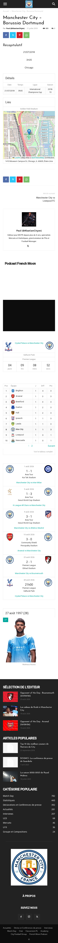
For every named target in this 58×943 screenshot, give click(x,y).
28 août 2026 (29, 580)
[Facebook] (6, 35)
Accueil (6, 11)
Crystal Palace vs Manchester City (29, 343)
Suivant (51, 446)
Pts (51, 386)
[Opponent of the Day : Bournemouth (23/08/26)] (10, 697)
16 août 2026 (29, 535)
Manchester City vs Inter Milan (29, 482)
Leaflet (17, 157)
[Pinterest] (20, 35)
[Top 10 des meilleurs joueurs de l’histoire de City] (10, 748)
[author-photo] (29, 226)
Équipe (14, 386)
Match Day (11, 931)
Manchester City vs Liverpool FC (45, 199)
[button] (5, 4)
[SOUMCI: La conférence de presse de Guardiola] (10, 762)
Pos (6, 386)
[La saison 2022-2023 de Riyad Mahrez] (10, 776)
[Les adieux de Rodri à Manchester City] (10, 711)
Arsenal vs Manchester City (29, 551)
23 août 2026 (29, 557)
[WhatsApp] (26, 35)
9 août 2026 (29, 512)
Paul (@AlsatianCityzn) (15, 28)
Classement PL (32, 931)
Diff (42, 386)
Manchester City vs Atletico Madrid (29, 528)
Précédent (8, 446)
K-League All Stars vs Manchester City (29, 505)
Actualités (7, 928)
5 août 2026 (29, 489)
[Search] (54, 4)
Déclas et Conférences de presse (27, 928)
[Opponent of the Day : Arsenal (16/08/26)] (10, 725)
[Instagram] (29, 917)
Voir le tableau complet (43, 452)
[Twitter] (13, 35)
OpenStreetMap (37, 157)
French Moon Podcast (38, 934)
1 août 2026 (29, 466)
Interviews (48, 928)
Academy (44, 931)
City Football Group (19, 934)
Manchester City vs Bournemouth (29, 573)
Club (21, 931)
